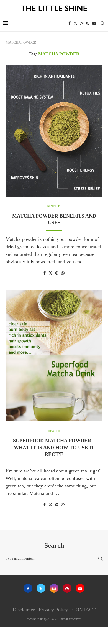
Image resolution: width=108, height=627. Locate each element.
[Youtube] (94, 23)
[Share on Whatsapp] (63, 273)
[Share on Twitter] (50, 272)
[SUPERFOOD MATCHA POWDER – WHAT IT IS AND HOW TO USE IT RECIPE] (54, 355)
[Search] (102, 23)
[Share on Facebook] (44, 273)
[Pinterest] (87, 23)
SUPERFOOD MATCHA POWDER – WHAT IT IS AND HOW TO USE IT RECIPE (54, 447)
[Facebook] (69, 23)
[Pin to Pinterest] (56, 273)
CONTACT (84, 609)
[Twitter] (75, 23)
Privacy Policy (53, 609)
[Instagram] (81, 23)
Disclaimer (24, 609)
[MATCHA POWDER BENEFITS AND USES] (54, 131)
